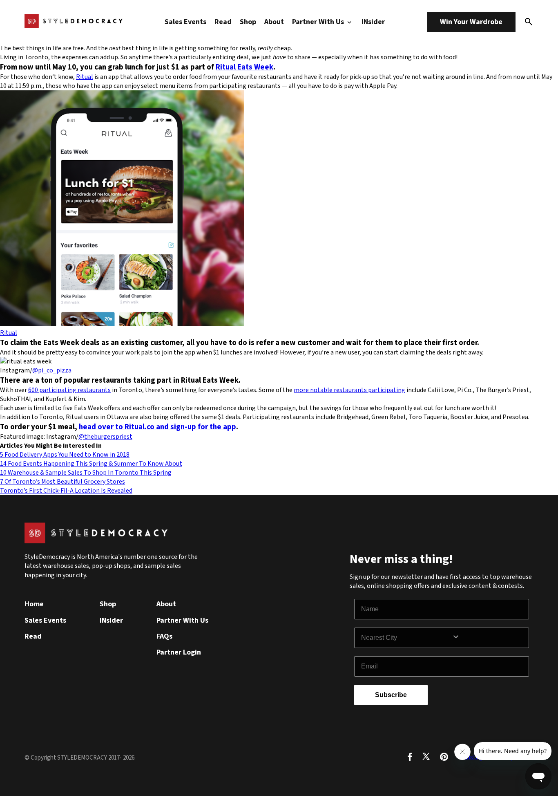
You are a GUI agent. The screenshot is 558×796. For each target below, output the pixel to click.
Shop (248, 22)
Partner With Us (319, 22)
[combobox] (406, 638)
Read (223, 22)
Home (34, 604)
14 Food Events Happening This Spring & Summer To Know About (91, 463)
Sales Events (185, 22)
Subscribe (391, 694)
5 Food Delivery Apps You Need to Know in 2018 (64, 454)
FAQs (164, 636)
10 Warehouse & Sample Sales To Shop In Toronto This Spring (86, 472)
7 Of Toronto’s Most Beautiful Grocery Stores (62, 481)
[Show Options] (488, 638)
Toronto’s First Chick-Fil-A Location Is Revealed (66, 490)
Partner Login (178, 652)
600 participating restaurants (69, 390)
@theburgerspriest (105, 436)
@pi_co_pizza (51, 370)
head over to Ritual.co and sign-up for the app (157, 427)
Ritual (84, 76)
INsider (373, 22)
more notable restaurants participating (349, 390)
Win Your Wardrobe (471, 22)
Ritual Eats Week (244, 67)
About (274, 22)
